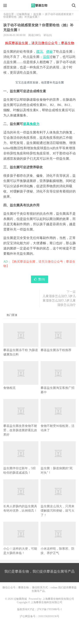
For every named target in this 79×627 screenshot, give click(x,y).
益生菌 (37, 14)
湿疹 (46, 57)
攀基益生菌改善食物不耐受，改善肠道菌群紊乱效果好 (20, 430)
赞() (41, 279)
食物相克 (9, 388)
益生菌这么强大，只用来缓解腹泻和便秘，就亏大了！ (57, 511)
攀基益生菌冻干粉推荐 (56, 350)
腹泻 (39, 51)
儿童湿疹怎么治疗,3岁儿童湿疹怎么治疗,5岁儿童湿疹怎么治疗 (59, 300)
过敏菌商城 (39, 5)
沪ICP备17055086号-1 (49, 609)
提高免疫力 (31, 124)
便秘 (49, 51)
